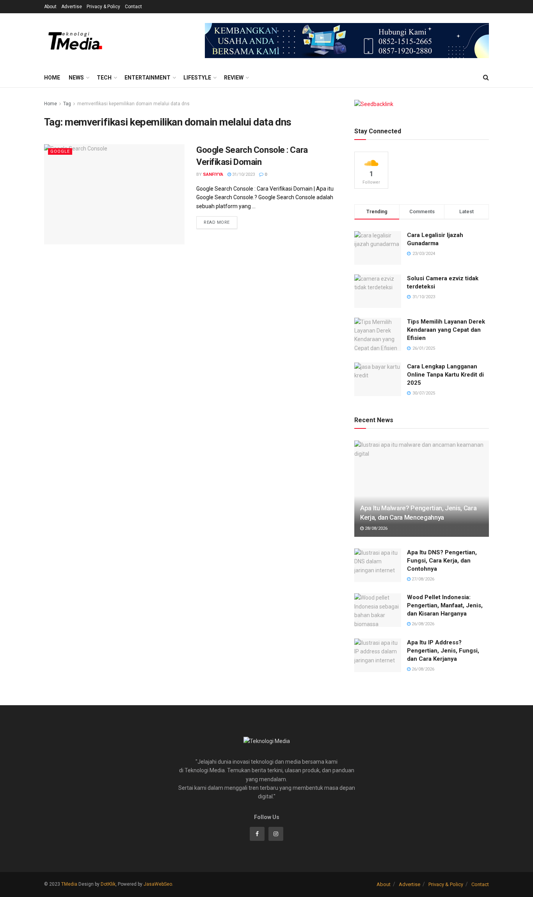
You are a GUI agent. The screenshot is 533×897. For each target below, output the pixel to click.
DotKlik (108, 884)
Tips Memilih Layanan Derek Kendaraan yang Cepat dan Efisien (446, 329)
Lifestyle (197, 77)
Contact (133, 6)
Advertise (71, 6)
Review (233, 77)
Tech (104, 77)
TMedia (69, 884)
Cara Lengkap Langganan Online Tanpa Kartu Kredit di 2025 (445, 374)
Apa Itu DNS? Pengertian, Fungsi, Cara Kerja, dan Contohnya (442, 560)
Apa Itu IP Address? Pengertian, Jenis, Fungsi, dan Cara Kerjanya (443, 650)
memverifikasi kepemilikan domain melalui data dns (133, 103)
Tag (67, 103)
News (76, 77)
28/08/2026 (375, 528)
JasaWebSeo (158, 884)
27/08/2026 (422, 579)
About (50, 6)
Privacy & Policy (103, 6)
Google (60, 151)
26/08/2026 (422, 623)
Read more (217, 222)
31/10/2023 (243, 174)
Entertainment (147, 77)
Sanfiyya (213, 174)
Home (52, 77)
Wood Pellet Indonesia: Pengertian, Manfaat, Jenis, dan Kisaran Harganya (445, 605)
